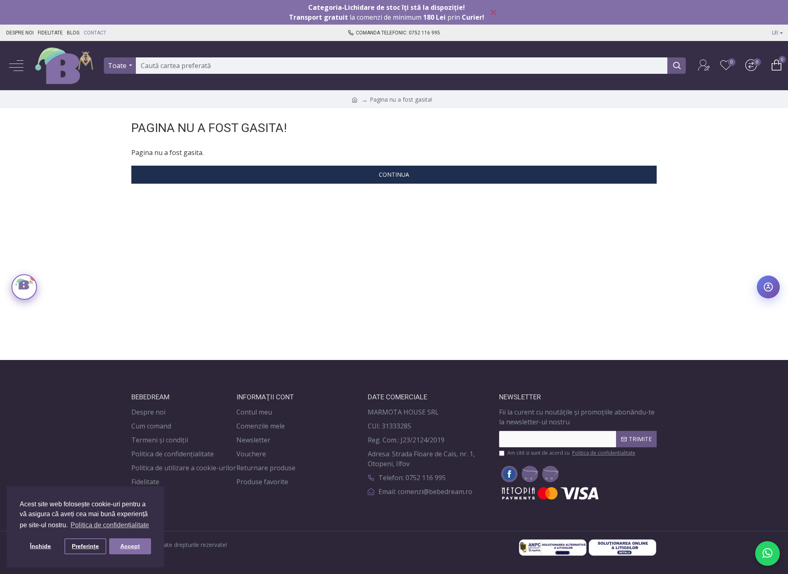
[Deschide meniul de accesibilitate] (768, 287)
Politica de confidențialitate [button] (110, 525)
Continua (394, 174)
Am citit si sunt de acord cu (571, 452)
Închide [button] (40, 546)
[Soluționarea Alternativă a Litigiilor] (553, 548)
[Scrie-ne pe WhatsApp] (767, 553)
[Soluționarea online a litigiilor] (623, 548)
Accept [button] (130, 546)
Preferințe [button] (85, 546)
